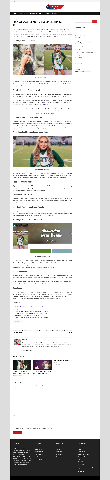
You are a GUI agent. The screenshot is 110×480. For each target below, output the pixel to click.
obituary (15, 19)
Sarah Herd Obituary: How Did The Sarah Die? (27, 315)
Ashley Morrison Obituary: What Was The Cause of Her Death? (31, 311)
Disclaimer (59, 457)
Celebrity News (39, 451)
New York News (33, 13)
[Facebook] (93, 1)
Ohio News (41, 13)
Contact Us (59, 451)
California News (24, 13)
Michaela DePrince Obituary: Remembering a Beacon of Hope (21, 372)
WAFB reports (46, 104)
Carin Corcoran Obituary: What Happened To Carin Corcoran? (31, 317)
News (15, 13)
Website (15, 421)
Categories (77, 69)
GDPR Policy (81, 471)
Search (77, 18)
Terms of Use (81, 451)
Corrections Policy (83, 457)
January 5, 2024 (50, 113)
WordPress (35, 478)
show (20, 321)
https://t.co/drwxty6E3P (57, 111)
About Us (58, 449)
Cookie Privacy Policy (83, 454)
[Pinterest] (96, 1)
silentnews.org (24, 478)
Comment (15, 388)
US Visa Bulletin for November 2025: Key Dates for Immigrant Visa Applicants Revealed (85, 54)
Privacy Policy (60, 454)
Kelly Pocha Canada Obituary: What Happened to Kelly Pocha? (32, 309)
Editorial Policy (82, 459)
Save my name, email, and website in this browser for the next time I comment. (33, 428)
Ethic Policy (81, 462)
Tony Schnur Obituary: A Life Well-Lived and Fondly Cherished (31, 313)
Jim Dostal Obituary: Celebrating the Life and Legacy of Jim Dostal (42, 372)
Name (14, 409)
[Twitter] (94, 1)
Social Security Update (51, 13)
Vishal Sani (18, 25)
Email (14, 415)
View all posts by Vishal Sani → (28, 350)
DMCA (79, 449)
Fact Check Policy (82, 464)
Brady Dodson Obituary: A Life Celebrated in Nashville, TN (30, 307)
